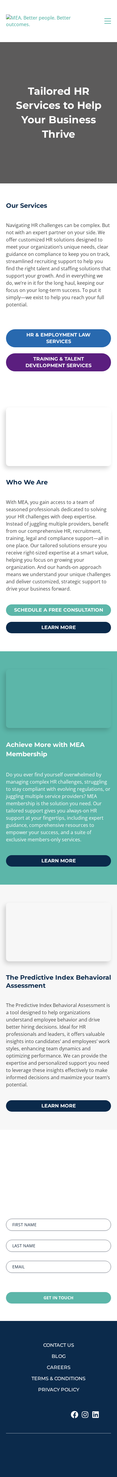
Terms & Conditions (59, 1378)
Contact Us (58, 1345)
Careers (58, 1367)
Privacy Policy (58, 1390)
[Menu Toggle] (107, 21)
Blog (59, 1356)
